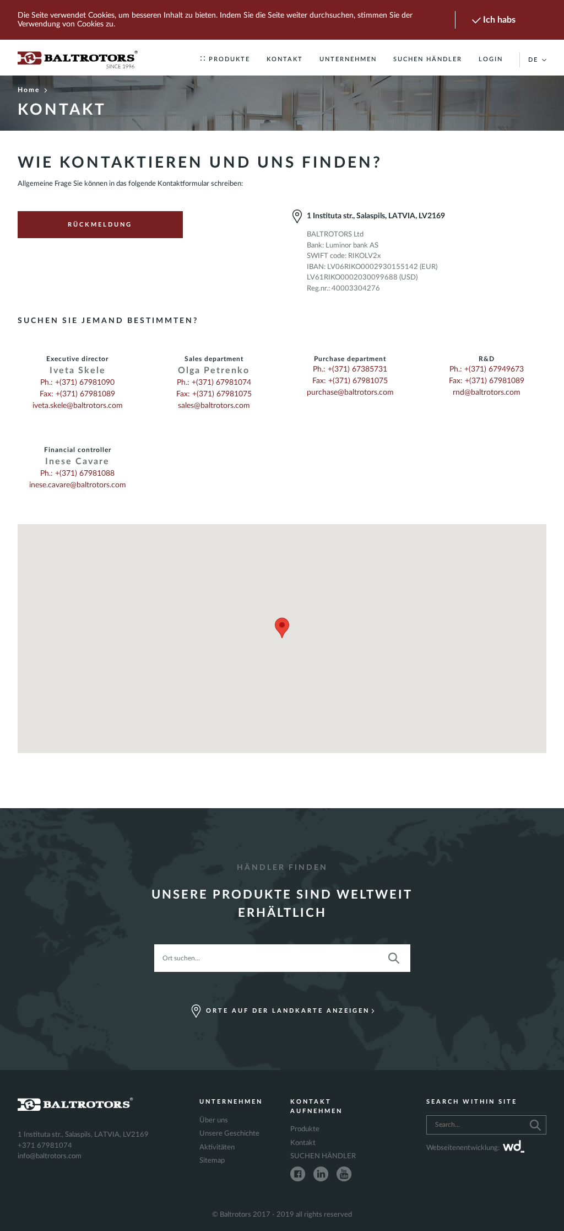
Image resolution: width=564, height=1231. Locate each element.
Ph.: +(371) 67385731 (350, 369)
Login (491, 59)
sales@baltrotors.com (214, 406)
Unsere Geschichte (229, 1133)
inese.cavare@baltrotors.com (77, 485)
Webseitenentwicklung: (463, 1148)
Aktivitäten (217, 1147)
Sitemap (212, 1160)
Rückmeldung (100, 225)
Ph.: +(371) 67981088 (77, 473)
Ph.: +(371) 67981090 (77, 382)
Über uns (213, 1120)
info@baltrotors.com (50, 1156)
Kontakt (285, 59)
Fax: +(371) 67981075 (214, 394)
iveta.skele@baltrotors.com (77, 406)
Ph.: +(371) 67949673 (486, 369)
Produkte (229, 59)
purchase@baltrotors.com (350, 392)
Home (29, 90)
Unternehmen (348, 59)
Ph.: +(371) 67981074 (214, 382)
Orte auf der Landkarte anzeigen (288, 1011)
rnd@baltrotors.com (486, 392)
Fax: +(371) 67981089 (77, 394)
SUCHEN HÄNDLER (427, 59)
